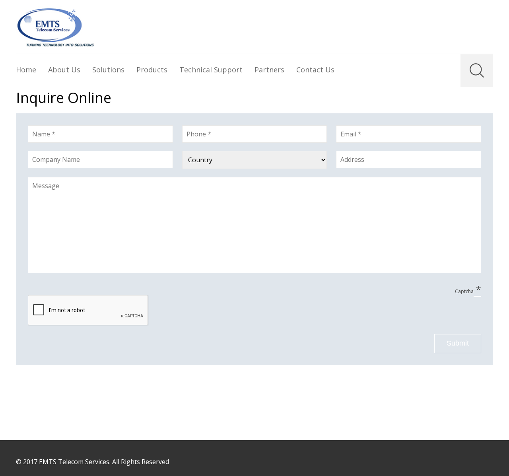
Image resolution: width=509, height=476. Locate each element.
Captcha (468, 290)
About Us (64, 69)
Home (26, 69)
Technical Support (211, 69)
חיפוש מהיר (476, 70)
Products (151, 69)
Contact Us (315, 69)
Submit (458, 343)
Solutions (108, 69)
